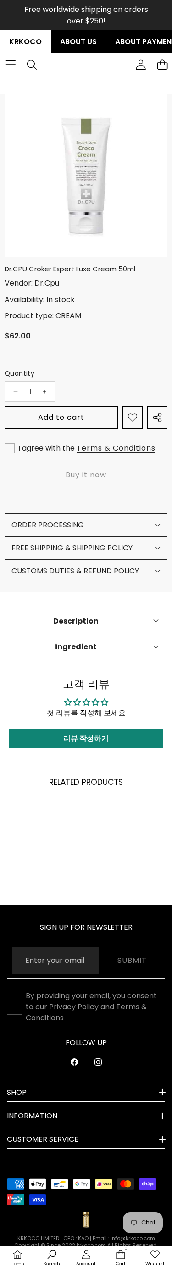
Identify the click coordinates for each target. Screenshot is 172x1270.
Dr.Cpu (46, 283)
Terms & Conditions (116, 448)
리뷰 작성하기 (86, 738)
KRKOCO (25, 41)
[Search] (32, 65)
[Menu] (10, 65)
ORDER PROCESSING (47, 525)
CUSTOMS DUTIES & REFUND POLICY (75, 571)
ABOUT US (78, 41)
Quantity (19, 373)
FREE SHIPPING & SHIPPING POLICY (72, 548)
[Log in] (140, 65)
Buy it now (86, 474)
